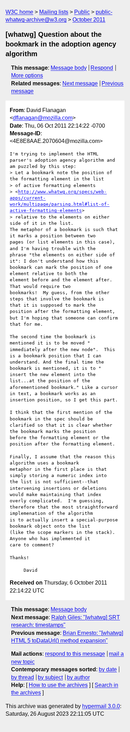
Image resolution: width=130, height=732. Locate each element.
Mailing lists (53, 12)
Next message (80, 83)
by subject (50, 677)
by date (108, 669)
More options (27, 75)
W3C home (19, 12)
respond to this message (75, 654)
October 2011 (88, 20)
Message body (69, 68)
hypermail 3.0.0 (101, 706)
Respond (101, 68)
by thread (22, 677)
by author (78, 677)
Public (82, 12)
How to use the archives (58, 685)
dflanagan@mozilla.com (42, 118)
